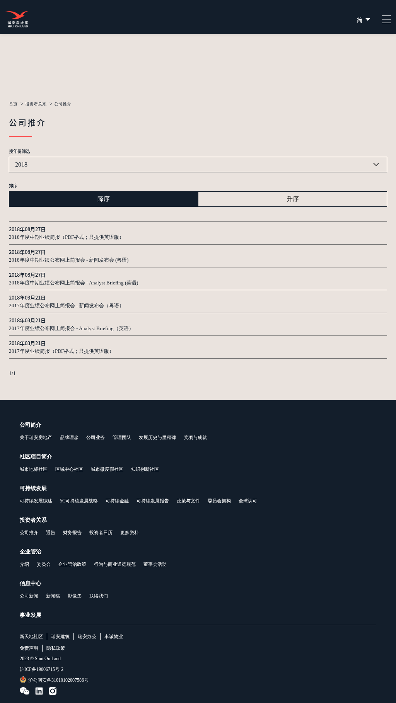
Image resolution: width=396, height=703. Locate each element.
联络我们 (98, 596)
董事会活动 (155, 564)
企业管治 (30, 552)
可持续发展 (33, 488)
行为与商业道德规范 (115, 564)
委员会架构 (219, 501)
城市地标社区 (34, 469)
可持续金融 (117, 501)
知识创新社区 (145, 469)
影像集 (75, 596)
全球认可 (248, 501)
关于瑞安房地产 (36, 437)
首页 (13, 104)
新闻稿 (53, 596)
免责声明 (29, 648)
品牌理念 (69, 437)
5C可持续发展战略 (79, 501)
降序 (103, 199)
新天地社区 (31, 636)
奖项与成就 (195, 437)
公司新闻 (29, 596)
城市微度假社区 (107, 469)
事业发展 (30, 615)
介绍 (24, 564)
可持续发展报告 (153, 501)
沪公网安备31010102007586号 (58, 680)
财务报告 (72, 532)
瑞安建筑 (60, 636)
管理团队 (122, 437)
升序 (293, 199)
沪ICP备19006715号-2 (41, 669)
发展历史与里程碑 (157, 437)
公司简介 (30, 425)
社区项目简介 (36, 457)
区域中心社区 (69, 469)
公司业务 (95, 437)
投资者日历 (101, 532)
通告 (50, 532)
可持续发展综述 (36, 501)
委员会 (44, 564)
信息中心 (30, 583)
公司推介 (29, 532)
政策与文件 (188, 501)
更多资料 (129, 532)
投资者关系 (35, 104)
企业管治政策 (72, 564)
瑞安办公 (87, 636)
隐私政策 (55, 648)
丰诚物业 (113, 636)
